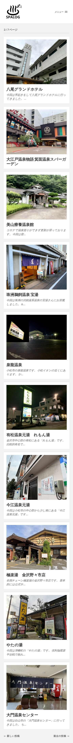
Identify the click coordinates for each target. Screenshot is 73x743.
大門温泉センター (22, 715)
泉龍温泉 (14, 364)
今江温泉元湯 (18, 504)
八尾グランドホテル (24, 89)
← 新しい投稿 (12, 735)
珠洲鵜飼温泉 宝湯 (22, 294)
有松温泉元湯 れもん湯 (28, 434)
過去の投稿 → (61, 735)
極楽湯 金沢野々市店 (25, 574)
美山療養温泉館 (20, 224)
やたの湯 (14, 645)
